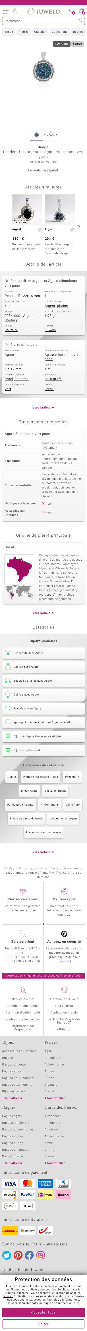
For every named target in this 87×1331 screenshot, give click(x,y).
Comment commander (22, 1006)
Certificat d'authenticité (23, 1013)
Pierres (24, 32)
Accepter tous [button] (43, 1312)
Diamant (51, 1085)
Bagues (7, 1058)
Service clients (22, 999)
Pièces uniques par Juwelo (43, 833)
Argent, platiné (56, 306)
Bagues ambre (12, 1136)
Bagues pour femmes (17, 1078)
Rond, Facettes (17, 379)
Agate (9, 354)
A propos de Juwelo (64, 999)
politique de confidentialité (57, 1303)
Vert (8, 389)
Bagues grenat (12, 1156)
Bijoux (8, 32)
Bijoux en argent (55, 791)
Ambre (49, 1071)
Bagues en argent (15, 1065)
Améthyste (52, 1123)
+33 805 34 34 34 (26, 957)
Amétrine (51, 1130)
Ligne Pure (73, 805)
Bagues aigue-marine (17, 1130)
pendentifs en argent (63, 819)
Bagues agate (12, 1116)
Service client (22, 941)
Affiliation (64, 1029)
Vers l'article (41, 408)
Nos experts (64, 1006)
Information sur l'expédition (22, 1028)
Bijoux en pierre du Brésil (26, 819)
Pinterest (18, 1255)
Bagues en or (11, 1071)
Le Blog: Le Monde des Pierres (64, 1021)
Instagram (40, 1255)
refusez (7, 1296)
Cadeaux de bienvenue (22, 1019)
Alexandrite (53, 1116)
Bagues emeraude (15, 1150)
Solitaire (11, 330)
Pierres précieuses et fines (40, 777)
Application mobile (64, 1013)
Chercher (81, 21)
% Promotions (50, 805)
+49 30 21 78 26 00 (26, 961)
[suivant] (78, 226)
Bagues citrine (12, 1143)
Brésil (49, 389)
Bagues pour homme (17, 1085)
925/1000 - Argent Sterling (19, 318)
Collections (59, 32)
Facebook (29, 1255)
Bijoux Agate (29, 791)
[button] (5, 11)
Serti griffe (53, 379)
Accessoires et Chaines (19, 1051)
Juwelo (50, 330)
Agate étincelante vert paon (62, 357)
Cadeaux (40, 32)
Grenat (49, 1091)
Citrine (49, 1078)
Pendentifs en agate (20, 805)
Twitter (6, 1255)
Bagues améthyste (15, 1123)
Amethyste (52, 1058)
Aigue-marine (54, 1065)
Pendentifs (72, 777)
